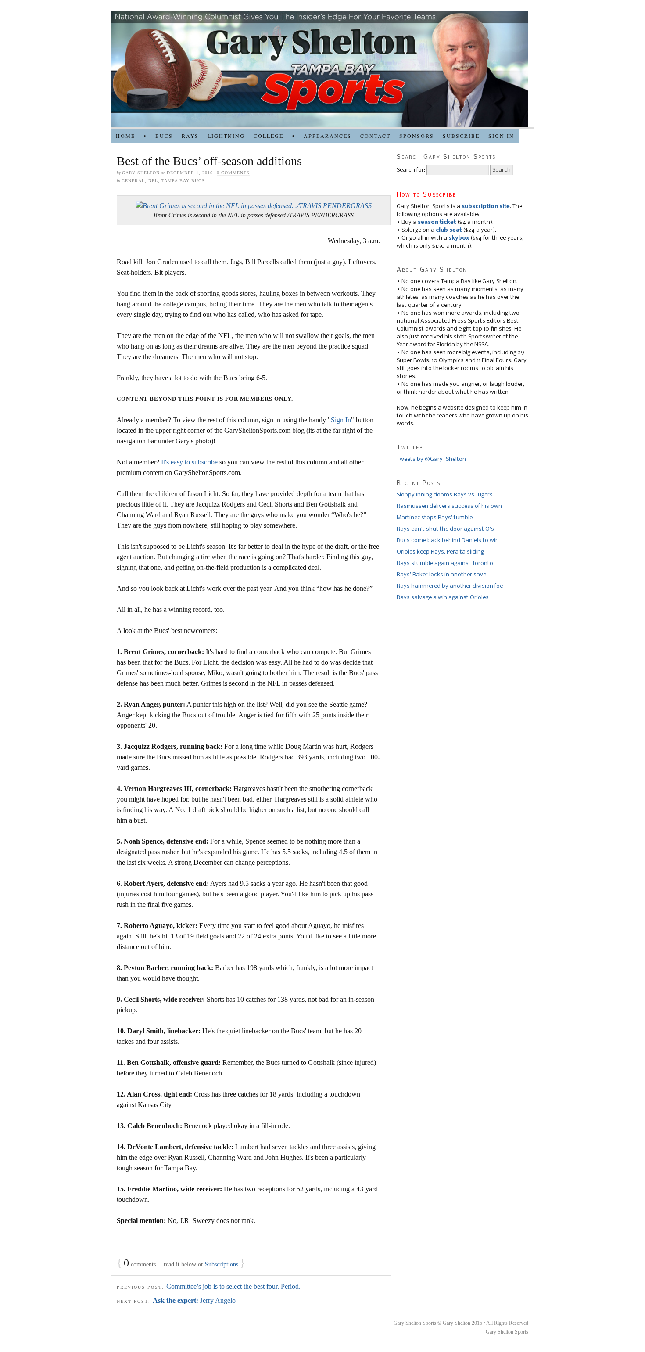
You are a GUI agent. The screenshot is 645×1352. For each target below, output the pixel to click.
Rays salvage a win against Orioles (443, 597)
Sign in (501, 135)
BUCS (164, 135)
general (133, 180)
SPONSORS (416, 135)
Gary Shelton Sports (507, 1332)
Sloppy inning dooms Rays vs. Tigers (445, 495)
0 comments (233, 172)
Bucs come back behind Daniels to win (448, 540)
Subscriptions (221, 1264)
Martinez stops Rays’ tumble (435, 518)
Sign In (341, 420)
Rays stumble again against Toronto (445, 563)
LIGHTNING (226, 135)
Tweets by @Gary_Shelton (431, 459)
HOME (125, 135)
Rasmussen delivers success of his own (449, 506)
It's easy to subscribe (189, 462)
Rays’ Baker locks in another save (441, 575)
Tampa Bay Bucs (183, 180)
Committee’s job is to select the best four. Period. (233, 1286)
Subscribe (461, 135)
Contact (375, 135)
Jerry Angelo (194, 1300)
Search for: (411, 170)
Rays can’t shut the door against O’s (445, 529)
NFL (153, 180)
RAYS (190, 135)
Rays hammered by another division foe (450, 586)
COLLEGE (268, 135)
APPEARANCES (327, 135)
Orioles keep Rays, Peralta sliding (440, 552)
